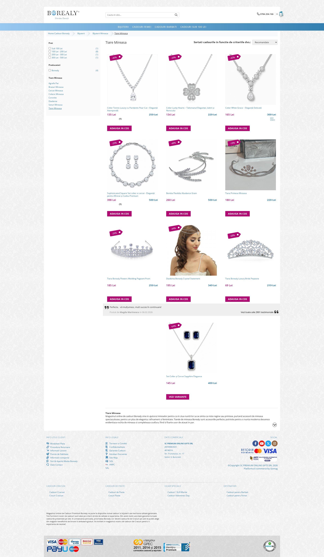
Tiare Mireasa (55, 108)
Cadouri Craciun (57, 492)
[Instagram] (275, 443)
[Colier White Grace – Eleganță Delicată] (250, 79)
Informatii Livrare (58, 450)
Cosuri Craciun (56, 495)
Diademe (53, 101)
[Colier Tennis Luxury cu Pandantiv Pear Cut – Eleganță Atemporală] (132, 79)
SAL (107, 468)
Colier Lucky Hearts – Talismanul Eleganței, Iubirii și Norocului (190, 109)
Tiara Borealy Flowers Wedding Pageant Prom (128, 278)
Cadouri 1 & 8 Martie (177, 492)
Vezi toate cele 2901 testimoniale (257, 312)
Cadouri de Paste (116, 492)
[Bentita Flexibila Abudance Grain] (191, 165)
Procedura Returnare (60, 447)
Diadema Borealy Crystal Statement (183, 278)
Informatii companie (59, 457)
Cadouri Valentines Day (178, 495)
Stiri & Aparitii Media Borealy (63, 461)
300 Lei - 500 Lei (59, 57)
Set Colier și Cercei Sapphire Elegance (184, 376)
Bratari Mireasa (56, 87)
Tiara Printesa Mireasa (236, 193)
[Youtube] (262, 443)
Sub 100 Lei (57, 48)
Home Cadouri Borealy (59, 33)
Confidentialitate (117, 447)
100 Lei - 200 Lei (59, 51)
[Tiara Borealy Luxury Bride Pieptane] (250, 250)
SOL (111, 461)
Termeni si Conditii (118, 443)
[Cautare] (176, 15)
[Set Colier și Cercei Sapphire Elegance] (191, 348)
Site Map (113, 457)
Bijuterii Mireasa (101, 33)
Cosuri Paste (114, 495)
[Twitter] (268, 443)
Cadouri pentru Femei (236, 495)
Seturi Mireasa (55, 104)
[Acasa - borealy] (63, 15)
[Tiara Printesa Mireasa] (250, 165)
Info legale (111, 437)
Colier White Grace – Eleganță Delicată (243, 108)
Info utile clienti (55, 437)
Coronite (53, 97)
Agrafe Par (54, 83)
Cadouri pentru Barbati (237, 492)
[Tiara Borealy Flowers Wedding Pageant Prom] (132, 250)
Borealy (55, 70)
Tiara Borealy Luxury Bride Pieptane (242, 278)
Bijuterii (81, 33)
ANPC (112, 464)
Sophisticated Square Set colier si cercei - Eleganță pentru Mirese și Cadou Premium (131, 194)
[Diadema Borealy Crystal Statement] (191, 250)
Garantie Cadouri (117, 450)
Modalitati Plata (57, 443)
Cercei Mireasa (56, 90)
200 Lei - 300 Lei (59, 54)
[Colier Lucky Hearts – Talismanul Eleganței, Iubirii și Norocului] (191, 79)
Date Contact (56, 464)
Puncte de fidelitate (59, 454)
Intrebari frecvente (118, 454)
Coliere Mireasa (56, 94)
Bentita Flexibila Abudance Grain (181, 193)
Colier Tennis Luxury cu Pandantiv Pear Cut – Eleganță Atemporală (132, 109)
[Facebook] (255, 443)
